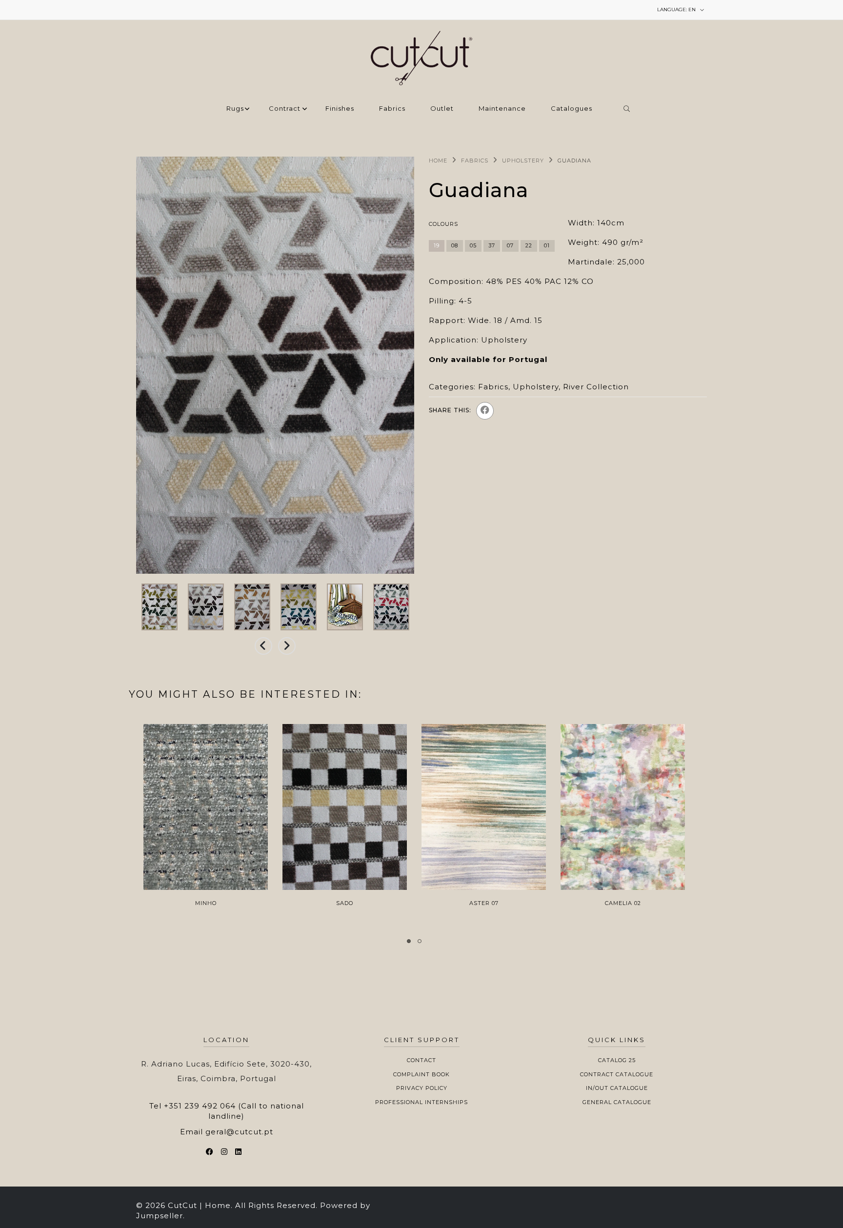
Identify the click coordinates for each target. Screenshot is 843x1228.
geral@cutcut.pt (239, 1131)
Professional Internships (421, 1102)
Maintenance (502, 108)
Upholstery (523, 160)
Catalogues (571, 108)
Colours (443, 224)
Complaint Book (421, 1074)
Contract (285, 108)
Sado (344, 903)
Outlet (442, 108)
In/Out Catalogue (617, 1088)
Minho (206, 903)
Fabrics (392, 108)
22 (528, 245)
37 (491, 245)
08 (454, 245)
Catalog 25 (617, 1060)
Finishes (339, 108)
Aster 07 (484, 903)
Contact (421, 1060)
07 (510, 245)
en (677, 9)
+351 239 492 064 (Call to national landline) (234, 1111)
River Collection (596, 386)
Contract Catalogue (616, 1074)
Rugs (235, 108)
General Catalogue (616, 1102)
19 (437, 245)
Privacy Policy (421, 1088)
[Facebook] (485, 411)
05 (473, 245)
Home (438, 160)
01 (547, 245)
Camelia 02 (623, 903)
